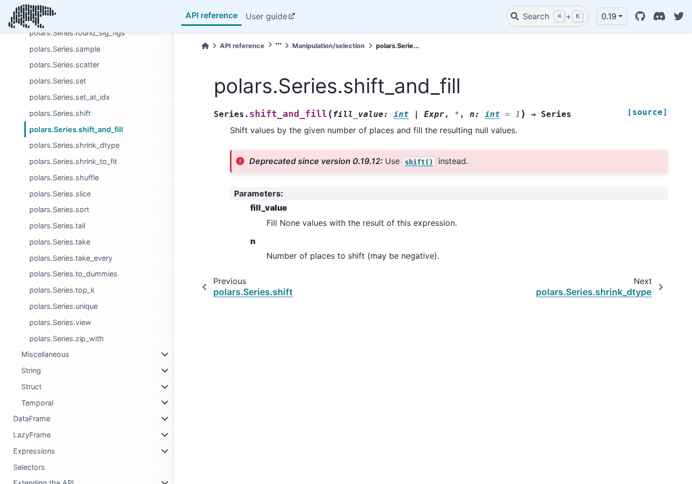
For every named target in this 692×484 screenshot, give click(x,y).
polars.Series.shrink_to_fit (73, 161)
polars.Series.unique (63, 306)
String (31, 370)
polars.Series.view (60, 322)
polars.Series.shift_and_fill (76, 129)
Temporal (37, 402)
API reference (211, 15)
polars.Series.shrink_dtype (74, 145)
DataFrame (31, 418)
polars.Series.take (59, 241)
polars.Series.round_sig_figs (77, 32)
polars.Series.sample (64, 49)
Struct (31, 386)
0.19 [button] (609, 16)
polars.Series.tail (57, 225)
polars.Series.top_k (62, 290)
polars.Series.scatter (64, 64)
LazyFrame (32, 434)
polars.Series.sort (59, 209)
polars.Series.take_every (70, 258)
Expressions (34, 451)
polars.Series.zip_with (66, 338)
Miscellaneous (45, 354)
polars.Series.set (57, 80)
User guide (266, 16)
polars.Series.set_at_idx (69, 97)
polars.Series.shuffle (64, 177)
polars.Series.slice (60, 193)
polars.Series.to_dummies (73, 273)
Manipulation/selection (328, 46)
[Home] (205, 46)
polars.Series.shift (60, 113)
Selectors (29, 467)
